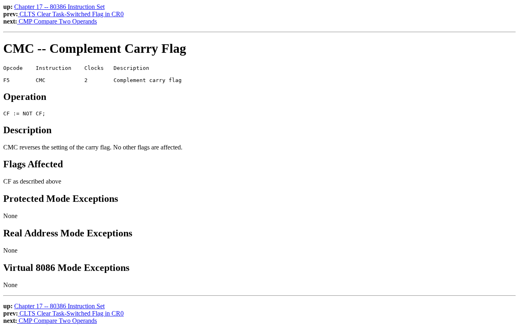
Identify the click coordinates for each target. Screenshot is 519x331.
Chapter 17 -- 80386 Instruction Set (59, 6)
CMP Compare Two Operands (57, 21)
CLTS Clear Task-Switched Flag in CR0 (71, 14)
